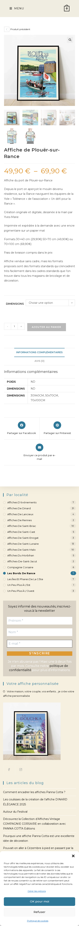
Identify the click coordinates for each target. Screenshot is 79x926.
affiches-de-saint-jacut (22, 561)
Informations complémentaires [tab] (39, 352)
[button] (73, 856)
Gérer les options (37, 891)
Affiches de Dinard (19, 508)
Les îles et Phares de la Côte (25, 579)
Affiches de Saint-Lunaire (23, 543)
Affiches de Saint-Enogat (23, 537)
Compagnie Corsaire (20, 567)
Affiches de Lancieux (20, 514)
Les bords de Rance (21, 573)
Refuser (39, 912)
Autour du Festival (15, 811)
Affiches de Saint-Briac (21, 525)
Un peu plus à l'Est (18, 584)
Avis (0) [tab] (39, 360)
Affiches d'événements (21, 502)
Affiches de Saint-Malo (21, 549)
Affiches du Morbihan (20, 555)
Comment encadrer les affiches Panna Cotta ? (34, 792)
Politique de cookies (37, 920)
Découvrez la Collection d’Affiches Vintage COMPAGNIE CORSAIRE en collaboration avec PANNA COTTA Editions (34, 823)
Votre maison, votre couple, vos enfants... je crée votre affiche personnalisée (38, 693)
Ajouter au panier (46, 327)
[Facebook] (9, 769)
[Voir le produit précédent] (6, 29)
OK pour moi (39, 901)
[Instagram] (20, 769)
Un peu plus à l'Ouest (20, 590)
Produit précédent (20, 29)
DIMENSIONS (15, 303)
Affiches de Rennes (19, 520)
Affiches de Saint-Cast (21, 531)
